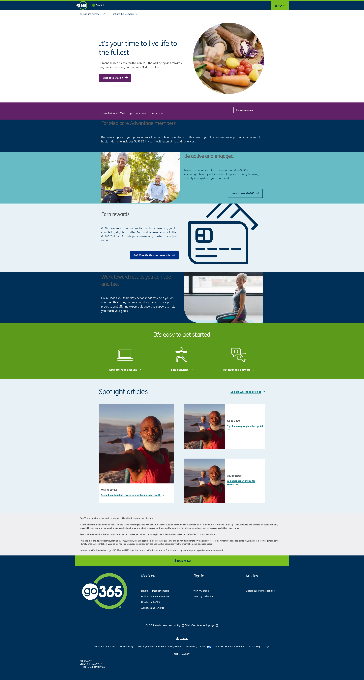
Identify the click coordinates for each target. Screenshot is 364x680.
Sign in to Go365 (113, 77)
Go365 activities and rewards (152, 255)
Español (100, 5)
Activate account (245, 110)
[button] (91, 14)
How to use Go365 (243, 193)
